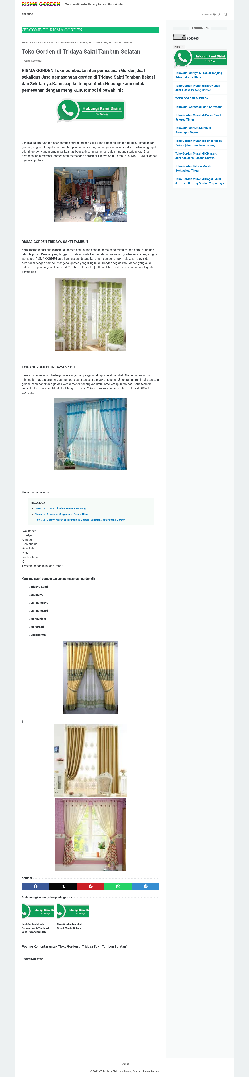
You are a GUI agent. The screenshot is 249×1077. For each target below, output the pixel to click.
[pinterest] (90, 886)
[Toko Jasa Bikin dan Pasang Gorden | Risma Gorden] (43, 4)
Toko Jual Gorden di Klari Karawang (198, 107)
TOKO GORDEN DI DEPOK (191, 98)
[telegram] (145, 886)
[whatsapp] (118, 886)
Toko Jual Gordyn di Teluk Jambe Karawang (60, 508)
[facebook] (35, 886)
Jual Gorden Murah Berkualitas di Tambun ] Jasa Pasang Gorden (35, 928)
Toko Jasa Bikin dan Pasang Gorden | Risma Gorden (129, 1071)
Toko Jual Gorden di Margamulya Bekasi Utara (62, 514)
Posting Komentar (32, 60)
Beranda (27, 14)
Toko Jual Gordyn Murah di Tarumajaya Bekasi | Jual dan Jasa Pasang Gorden (80, 519)
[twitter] (63, 886)
